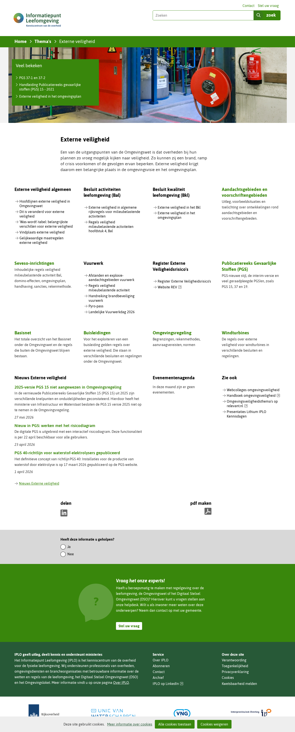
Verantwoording (234, 660)
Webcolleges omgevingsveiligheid (253, 390)
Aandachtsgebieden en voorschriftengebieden (244, 192)
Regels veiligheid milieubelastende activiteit (109, 288)
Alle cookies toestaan (174, 724)
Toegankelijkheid (235, 666)
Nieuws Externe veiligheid (39, 483)
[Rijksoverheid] (44, 713)
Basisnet (22, 332)
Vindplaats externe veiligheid (42, 232)
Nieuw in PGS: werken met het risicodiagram (54, 425)
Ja (69, 547)
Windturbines (235, 332)
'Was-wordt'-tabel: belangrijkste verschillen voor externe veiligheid (46, 224)
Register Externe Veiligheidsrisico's (184, 281)
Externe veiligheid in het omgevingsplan (50, 96)
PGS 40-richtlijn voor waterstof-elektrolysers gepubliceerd (67, 452)
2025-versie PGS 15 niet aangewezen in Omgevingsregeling (67, 387)
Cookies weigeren (214, 724)
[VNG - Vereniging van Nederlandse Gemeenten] (182, 713)
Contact (248, 6)
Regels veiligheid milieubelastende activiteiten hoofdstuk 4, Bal (111, 226)
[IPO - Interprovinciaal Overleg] (251, 713)
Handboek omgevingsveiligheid (253, 396)
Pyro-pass (96, 306)
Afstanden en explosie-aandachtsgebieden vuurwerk (111, 277)
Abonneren (161, 666)
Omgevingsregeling (172, 332)
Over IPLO (121, 682)
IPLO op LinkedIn (168, 684)
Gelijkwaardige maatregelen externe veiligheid (41, 240)
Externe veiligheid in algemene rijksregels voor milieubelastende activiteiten (114, 211)
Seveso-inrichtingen (34, 263)
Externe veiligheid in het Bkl (179, 207)
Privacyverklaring (235, 672)
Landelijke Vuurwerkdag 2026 (112, 312)
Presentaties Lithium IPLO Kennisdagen (246, 414)
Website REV (170, 287)
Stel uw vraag (268, 6)
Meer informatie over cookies (129, 724)
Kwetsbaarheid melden (239, 684)
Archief (158, 678)
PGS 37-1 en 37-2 (32, 78)
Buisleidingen (97, 332)
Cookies (228, 678)
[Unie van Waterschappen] (113, 713)
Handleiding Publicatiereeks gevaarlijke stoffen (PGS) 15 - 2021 (50, 87)
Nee (70, 554)
